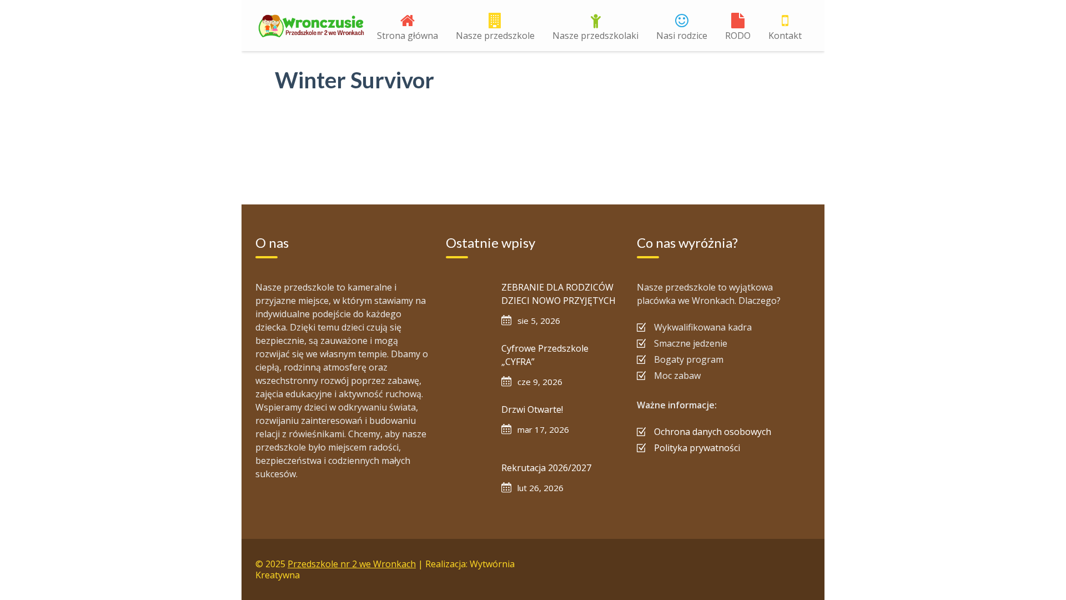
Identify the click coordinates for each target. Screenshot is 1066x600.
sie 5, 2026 (538, 320)
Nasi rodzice (681, 35)
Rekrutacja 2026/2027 (546, 468)
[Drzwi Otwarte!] (468, 425)
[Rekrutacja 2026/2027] (468, 483)
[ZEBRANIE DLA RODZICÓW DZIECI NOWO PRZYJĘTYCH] (468, 303)
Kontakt (785, 35)
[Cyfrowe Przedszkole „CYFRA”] (468, 364)
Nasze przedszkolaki (595, 35)
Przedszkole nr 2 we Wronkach (352, 564)
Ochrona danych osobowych (712, 432)
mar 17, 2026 (543, 429)
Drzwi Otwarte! (532, 409)
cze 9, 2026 (539, 381)
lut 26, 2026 (540, 487)
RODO (738, 35)
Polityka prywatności (697, 448)
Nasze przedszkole (495, 35)
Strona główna (407, 35)
